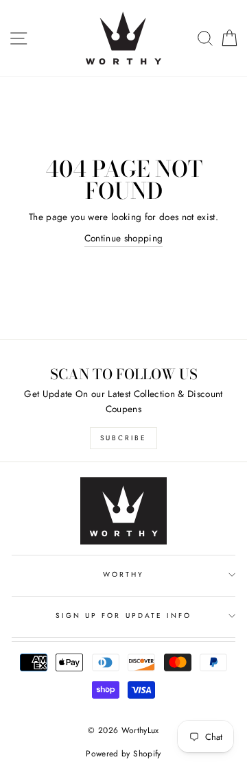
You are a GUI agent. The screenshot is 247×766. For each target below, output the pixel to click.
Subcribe (123, 438)
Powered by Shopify (123, 753)
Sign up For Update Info (123, 615)
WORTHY (123, 574)
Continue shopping (123, 238)
